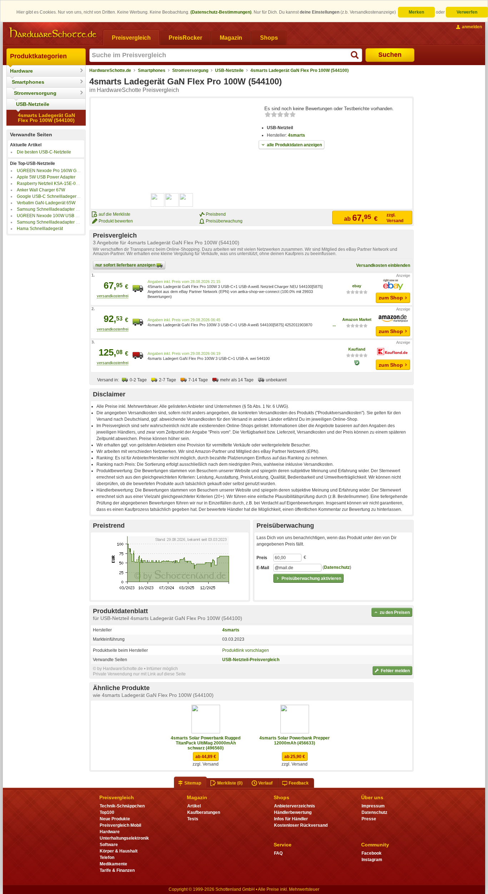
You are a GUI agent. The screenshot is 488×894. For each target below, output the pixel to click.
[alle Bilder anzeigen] (172, 200)
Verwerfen (467, 12)
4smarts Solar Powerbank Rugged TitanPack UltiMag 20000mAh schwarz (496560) (205, 743)
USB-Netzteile (32, 104)
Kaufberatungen (203, 812)
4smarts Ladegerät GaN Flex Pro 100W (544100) (46, 118)
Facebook (372, 853)
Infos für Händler (291, 818)
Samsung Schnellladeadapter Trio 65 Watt (58, 209)
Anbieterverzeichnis (294, 805)
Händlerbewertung (293, 812)
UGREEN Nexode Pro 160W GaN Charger (58, 170)
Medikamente (113, 863)
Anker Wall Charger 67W (41, 189)
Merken (416, 12)
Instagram (372, 859)
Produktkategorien (38, 56)
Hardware (21, 71)
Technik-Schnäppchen (122, 805)
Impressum (373, 805)
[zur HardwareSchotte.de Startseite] (53, 33)
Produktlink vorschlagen (245, 650)
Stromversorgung (35, 93)
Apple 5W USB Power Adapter (46, 177)
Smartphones (28, 82)
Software (109, 844)
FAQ (278, 853)
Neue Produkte (115, 818)
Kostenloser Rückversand (301, 825)
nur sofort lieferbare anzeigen (125, 265)
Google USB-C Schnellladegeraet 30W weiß (60, 196)
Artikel (194, 805)
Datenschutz (337, 567)
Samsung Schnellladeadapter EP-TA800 (56, 222)
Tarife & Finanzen (117, 870)
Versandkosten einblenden (383, 265)
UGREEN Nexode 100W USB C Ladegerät (58, 215)
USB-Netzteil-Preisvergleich (250, 659)
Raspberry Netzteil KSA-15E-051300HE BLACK (63, 183)
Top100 (107, 812)
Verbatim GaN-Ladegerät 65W (46, 202)
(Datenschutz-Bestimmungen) (221, 12)
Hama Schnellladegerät (40, 228)
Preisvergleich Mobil (120, 825)
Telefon (107, 857)
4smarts (296, 135)
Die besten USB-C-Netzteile (44, 152)
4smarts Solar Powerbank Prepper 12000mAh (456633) (294, 741)
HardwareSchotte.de (110, 70)
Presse (369, 818)
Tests (192, 818)
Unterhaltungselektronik (124, 838)
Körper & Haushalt (119, 851)
